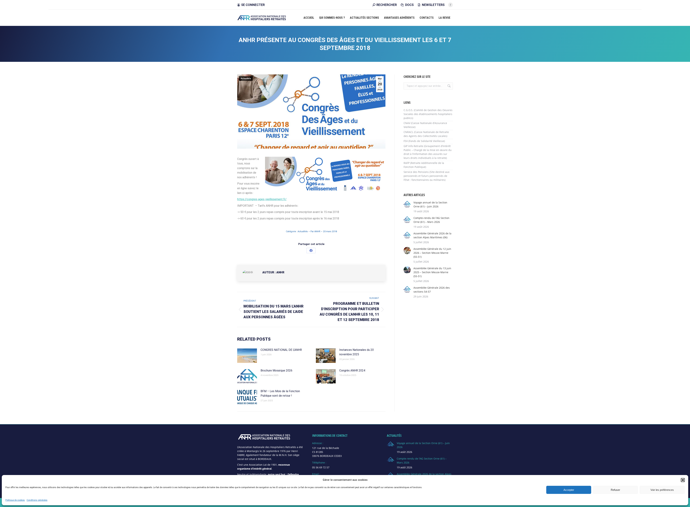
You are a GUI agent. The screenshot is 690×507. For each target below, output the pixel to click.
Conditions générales (37, 500)
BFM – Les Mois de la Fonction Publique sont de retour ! (280, 393)
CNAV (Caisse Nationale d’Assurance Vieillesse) (425, 125)
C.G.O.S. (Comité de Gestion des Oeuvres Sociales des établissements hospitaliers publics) (428, 114)
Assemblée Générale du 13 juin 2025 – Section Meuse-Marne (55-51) (432, 272)
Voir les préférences (662, 489)
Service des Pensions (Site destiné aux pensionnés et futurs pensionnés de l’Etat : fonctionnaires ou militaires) (426, 176)
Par (315, 231)
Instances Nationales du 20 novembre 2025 (356, 352)
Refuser (615, 489)
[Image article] (247, 355)
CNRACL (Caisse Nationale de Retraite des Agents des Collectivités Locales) (426, 134)
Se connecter (253, 5)
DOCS (409, 5)
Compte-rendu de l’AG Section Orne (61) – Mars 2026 (431, 220)
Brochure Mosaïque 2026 (276, 370)
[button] (683, 480)
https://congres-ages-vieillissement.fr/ (262, 199)
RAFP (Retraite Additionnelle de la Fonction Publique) (424, 165)
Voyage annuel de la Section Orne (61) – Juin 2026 (430, 204)
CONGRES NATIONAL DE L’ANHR (281, 350)
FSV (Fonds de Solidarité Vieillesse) (424, 141)
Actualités (246, 78)
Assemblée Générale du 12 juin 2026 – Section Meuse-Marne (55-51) (432, 252)
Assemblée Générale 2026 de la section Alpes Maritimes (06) (432, 235)
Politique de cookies (15, 500)
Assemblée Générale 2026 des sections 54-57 (431, 289)
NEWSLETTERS (433, 5)
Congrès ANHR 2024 (352, 370)
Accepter (569, 489)
